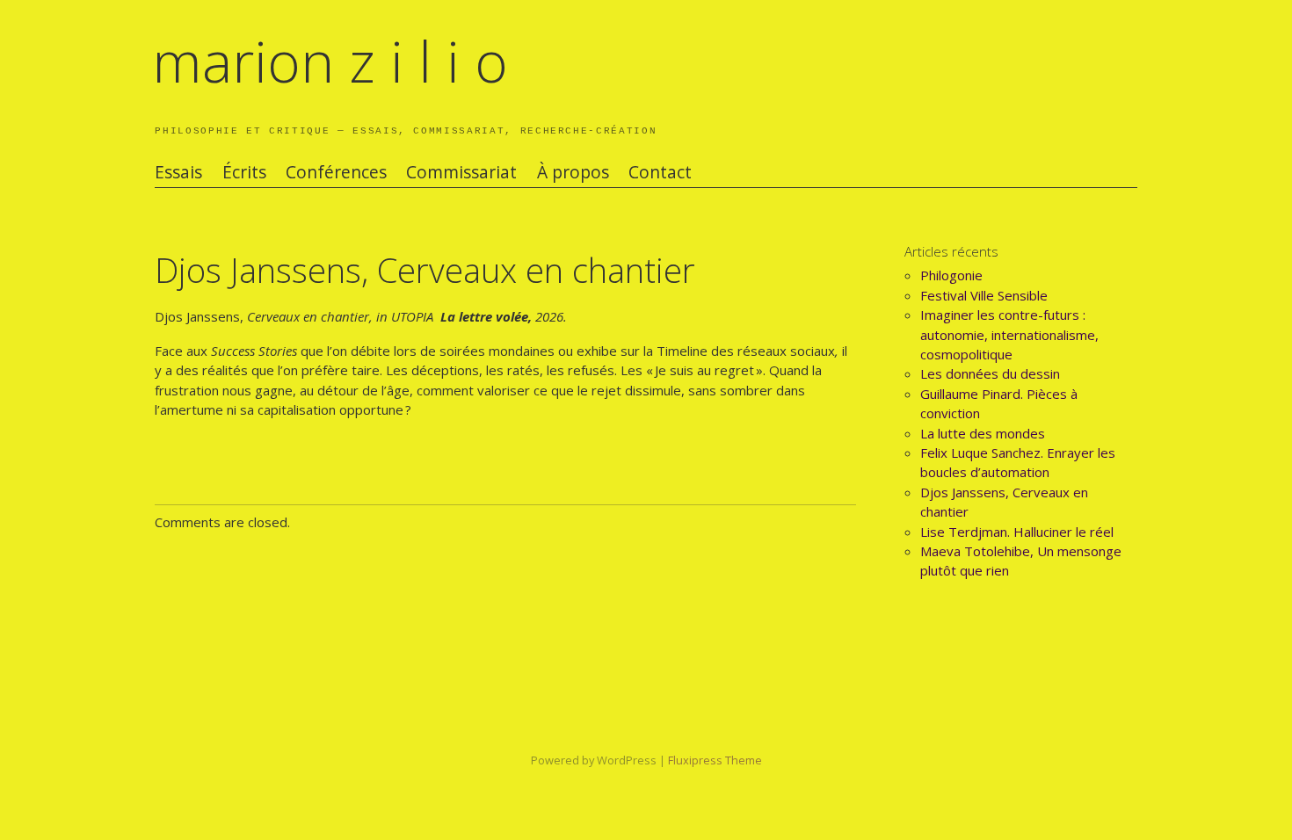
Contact (660, 173)
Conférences (336, 173)
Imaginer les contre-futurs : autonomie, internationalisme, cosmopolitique (1009, 334)
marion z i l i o (330, 61)
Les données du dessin (990, 373)
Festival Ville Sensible (984, 295)
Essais (178, 173)
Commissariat (461, 173)
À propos (573, 173)
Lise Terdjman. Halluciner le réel (1017, 531)
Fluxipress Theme (715, 760)
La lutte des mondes (982, 433)
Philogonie (951, 275)
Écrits (244, 173)
